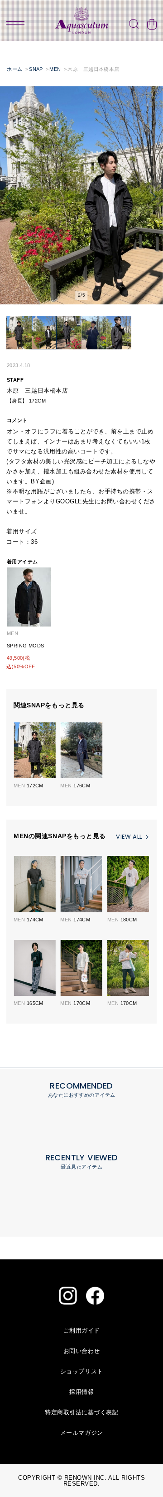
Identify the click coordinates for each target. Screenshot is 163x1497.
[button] (9, 197)
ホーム (14, 69)
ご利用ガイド (81, 1330)
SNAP (36, 69)
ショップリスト (81, 1371)
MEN (55, 69)
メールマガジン (81, 1432)
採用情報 (81, 1391)
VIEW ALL (129, 836)
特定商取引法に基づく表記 (81, 1412)
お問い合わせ (81, 1351)
